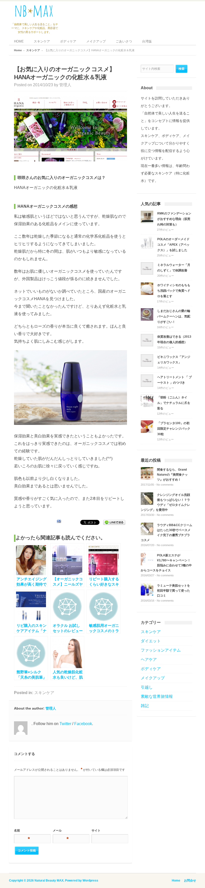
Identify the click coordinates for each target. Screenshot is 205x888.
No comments (165, 484)
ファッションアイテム (161, 650)
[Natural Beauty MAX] (34, 16)
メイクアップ (96, 41)
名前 (21, 831)
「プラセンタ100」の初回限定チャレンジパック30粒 (173, 428)
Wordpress (90, 880)
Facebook (83, 724)
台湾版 (147, 41)
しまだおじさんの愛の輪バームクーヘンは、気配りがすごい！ (173, 316)
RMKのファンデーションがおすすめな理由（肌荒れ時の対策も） (174, 219)
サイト (96, 830)
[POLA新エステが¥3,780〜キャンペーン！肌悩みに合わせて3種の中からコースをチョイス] (147, 564)
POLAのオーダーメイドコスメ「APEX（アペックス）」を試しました (173, 244)
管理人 (65, 85)
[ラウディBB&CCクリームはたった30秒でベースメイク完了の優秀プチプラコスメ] (147, 534)
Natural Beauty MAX (49, 880)
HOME (19, 41)
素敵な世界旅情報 (157, 696)
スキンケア (42, 41)
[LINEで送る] (114, 522)
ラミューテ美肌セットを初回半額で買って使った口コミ (173, 590)
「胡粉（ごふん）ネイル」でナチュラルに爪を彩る (173, 403)
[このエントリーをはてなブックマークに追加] (59, 522)
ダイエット (151, 641)
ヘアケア (149, 659)
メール (60, 831)
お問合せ (190, 880)
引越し (147, 687)
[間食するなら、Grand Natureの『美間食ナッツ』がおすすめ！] (147, 478)
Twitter (65, 724)
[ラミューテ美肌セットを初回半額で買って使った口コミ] (147, 594)
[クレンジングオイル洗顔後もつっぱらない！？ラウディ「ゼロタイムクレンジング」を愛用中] (147, 503)
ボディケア (68, 41)
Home (18, 50)
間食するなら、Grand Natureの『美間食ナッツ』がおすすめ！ (172, 474)
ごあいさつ (124, 41)
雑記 (145, 706)
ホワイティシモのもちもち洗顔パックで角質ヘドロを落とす (173, 290)
